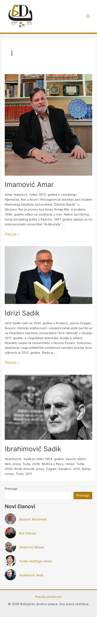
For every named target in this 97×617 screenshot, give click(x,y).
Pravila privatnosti (48, 597)
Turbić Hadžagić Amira (35, 561)
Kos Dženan (27, 533)
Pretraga (11, 488)
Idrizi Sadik (22, 313)
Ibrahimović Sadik (33, 449)
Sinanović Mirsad (31, 547)
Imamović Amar (29, 184)
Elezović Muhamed (32, 519)
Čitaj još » (12, 234)
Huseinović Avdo (31, 575)
